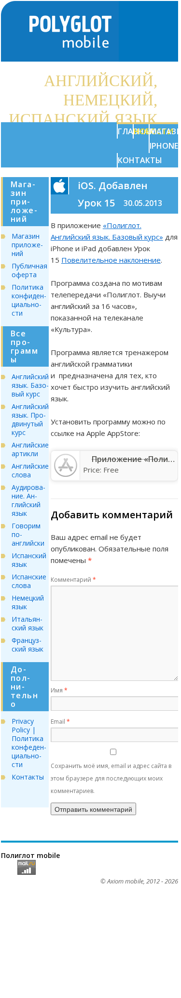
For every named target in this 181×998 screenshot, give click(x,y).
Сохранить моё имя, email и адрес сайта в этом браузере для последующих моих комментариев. (111, 778)
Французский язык (27, 644)
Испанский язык (29, 560)
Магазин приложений (27, 244)
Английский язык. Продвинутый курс (30, 419)
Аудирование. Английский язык (28, 500)
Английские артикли (30, 449)
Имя (59, 690)
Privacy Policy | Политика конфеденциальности (29, 743)
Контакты (125, 160)
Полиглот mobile (30, 855)
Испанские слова (29, 581)
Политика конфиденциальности (29, 300)
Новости (141, 131)
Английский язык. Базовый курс (30, 385)
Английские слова (30, 470)
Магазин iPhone (157, 138)
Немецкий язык (28, 602)
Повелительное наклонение (111, 260)
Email (60, 721)
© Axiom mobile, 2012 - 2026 (139, 881)
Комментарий (73, 580)
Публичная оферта (29, 270)
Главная (125, 131)
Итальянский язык (27, 623)
